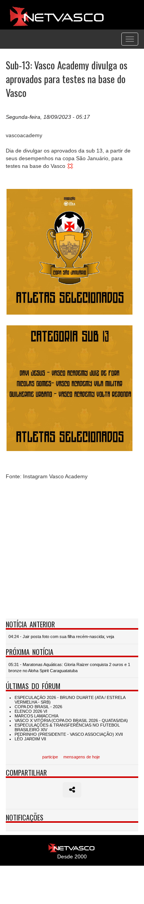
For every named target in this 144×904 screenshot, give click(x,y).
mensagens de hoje (81, 757)
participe (50, 757)
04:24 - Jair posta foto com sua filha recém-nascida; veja (61, 636)
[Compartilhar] (72, 789)
